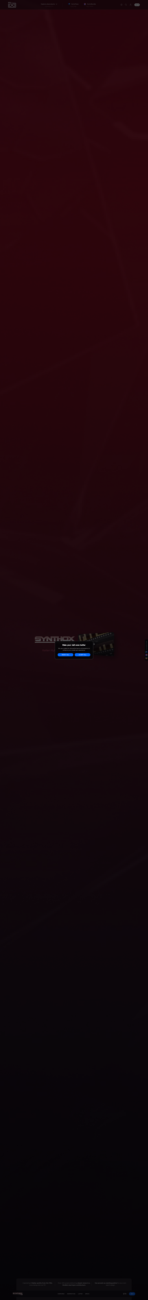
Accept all (82, 655)
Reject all (65, 655)
